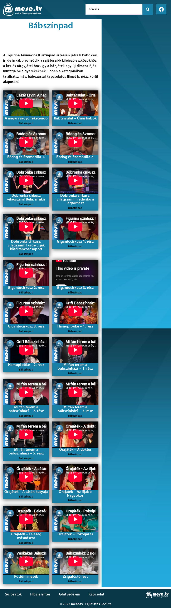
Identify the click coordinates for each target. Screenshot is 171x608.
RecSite (106, 604)
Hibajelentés (40, 594)
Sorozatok (13, 594)
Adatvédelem (69, 594)
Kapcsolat (96, 594)
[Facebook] (161, 9)
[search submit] (147, 9)
